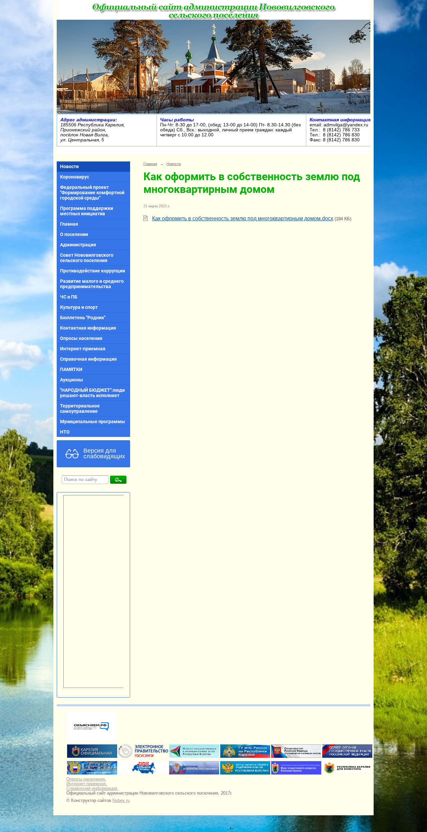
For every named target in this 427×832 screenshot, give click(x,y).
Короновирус (74, 177)
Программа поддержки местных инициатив (86, 211)
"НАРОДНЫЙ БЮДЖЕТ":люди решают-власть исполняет (92, 392)
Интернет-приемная (82, 348)
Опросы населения (81, 338)
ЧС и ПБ (68, 297)
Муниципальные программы (92, 421)
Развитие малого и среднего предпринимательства (92, 283)
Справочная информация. (92, 788)
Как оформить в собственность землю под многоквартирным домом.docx (242, 218)
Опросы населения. (86, 779)
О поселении (74, 234)
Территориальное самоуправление (80, 408)
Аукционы (71, 379)
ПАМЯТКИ (71, 369)
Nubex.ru (121, 800)
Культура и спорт (79, 307)
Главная (69, 224)
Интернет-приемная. (86, 784)
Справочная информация (88, 359)
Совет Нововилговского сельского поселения (86, 257)
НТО (65, 432)
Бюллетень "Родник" (82, 317)
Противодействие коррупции (92, 270)
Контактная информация (88, 328)
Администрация (78, 244)
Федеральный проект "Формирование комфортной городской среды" (92, 193)
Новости (69, 166)
